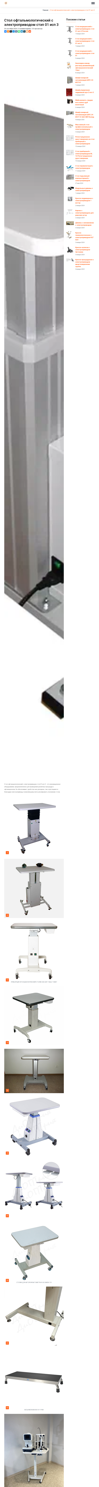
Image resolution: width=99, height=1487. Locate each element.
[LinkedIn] (21, 31)
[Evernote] (19, 31)
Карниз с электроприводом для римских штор (84, 213)
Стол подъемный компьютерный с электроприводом (82, 178)
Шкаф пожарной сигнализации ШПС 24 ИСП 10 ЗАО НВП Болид (84, 114)
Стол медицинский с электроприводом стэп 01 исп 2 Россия (84, 29)
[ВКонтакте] (5, 31)
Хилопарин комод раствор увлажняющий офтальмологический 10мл (84, 66)
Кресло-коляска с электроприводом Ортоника (82, 249)
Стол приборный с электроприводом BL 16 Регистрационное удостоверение (84, 154)
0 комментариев (24, 29)
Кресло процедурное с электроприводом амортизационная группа (84, 263)
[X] (11, 31)
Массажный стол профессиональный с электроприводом (84, 127)
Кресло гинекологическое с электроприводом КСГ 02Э (84, 236)
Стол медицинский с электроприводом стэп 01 (84, 53)
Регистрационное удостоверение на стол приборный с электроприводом (84, 140)
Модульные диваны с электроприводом (84, 189)
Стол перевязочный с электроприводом (84, 167)
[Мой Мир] (13, 31)
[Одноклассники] (8, 31)
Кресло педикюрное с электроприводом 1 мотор (84, 200)
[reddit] (30, 31)
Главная (45, 10)
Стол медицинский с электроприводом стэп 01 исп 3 (84, 41)
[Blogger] (27, 31)
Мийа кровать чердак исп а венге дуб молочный (84, 102)
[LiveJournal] (24, 31)
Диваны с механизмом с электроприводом (84, 224)
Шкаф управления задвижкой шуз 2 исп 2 (84, 91)
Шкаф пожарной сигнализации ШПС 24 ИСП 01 (84, 80)
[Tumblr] (16, 31)
